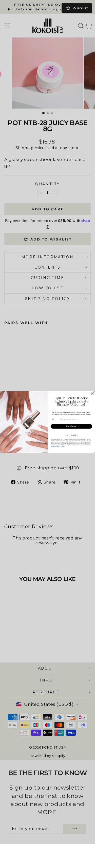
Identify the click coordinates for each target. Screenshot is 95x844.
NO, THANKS (71, 435)
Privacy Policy (54, 446)
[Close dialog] (92, 393)
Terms (62, 446)
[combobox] (54, 419)
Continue (71, 426)
